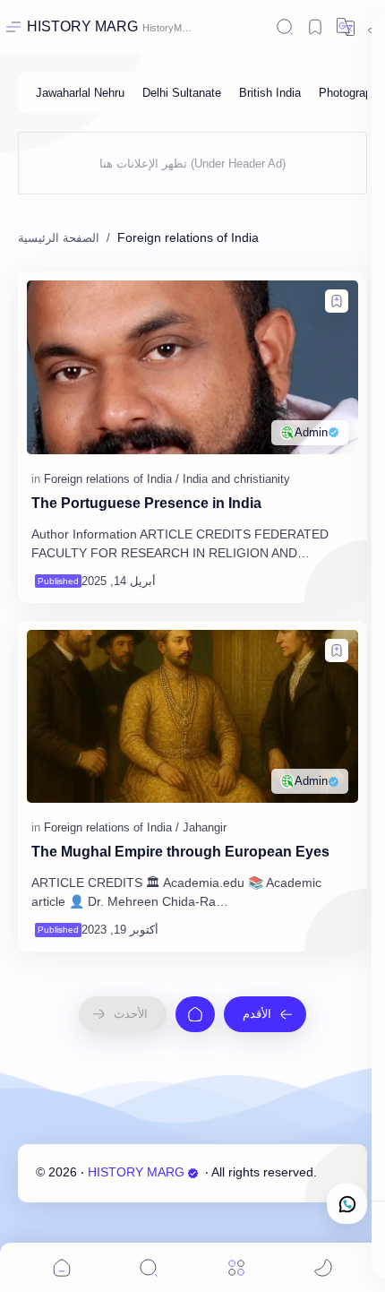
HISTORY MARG (82, 26)
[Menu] (236, 1267)
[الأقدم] (265, 1014)
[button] (336, 301)
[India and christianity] (236, 479)
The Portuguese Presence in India (146, 503)
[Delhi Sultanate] (181, 93)
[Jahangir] (205, 827)
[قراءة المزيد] (323, 581)
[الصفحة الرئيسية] (195, 1014)
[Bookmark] (315, 26)
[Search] (284, 26)
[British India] (270, 93)
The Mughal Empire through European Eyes (180, 851)
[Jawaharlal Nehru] (80, 93)
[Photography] (351, 93)
